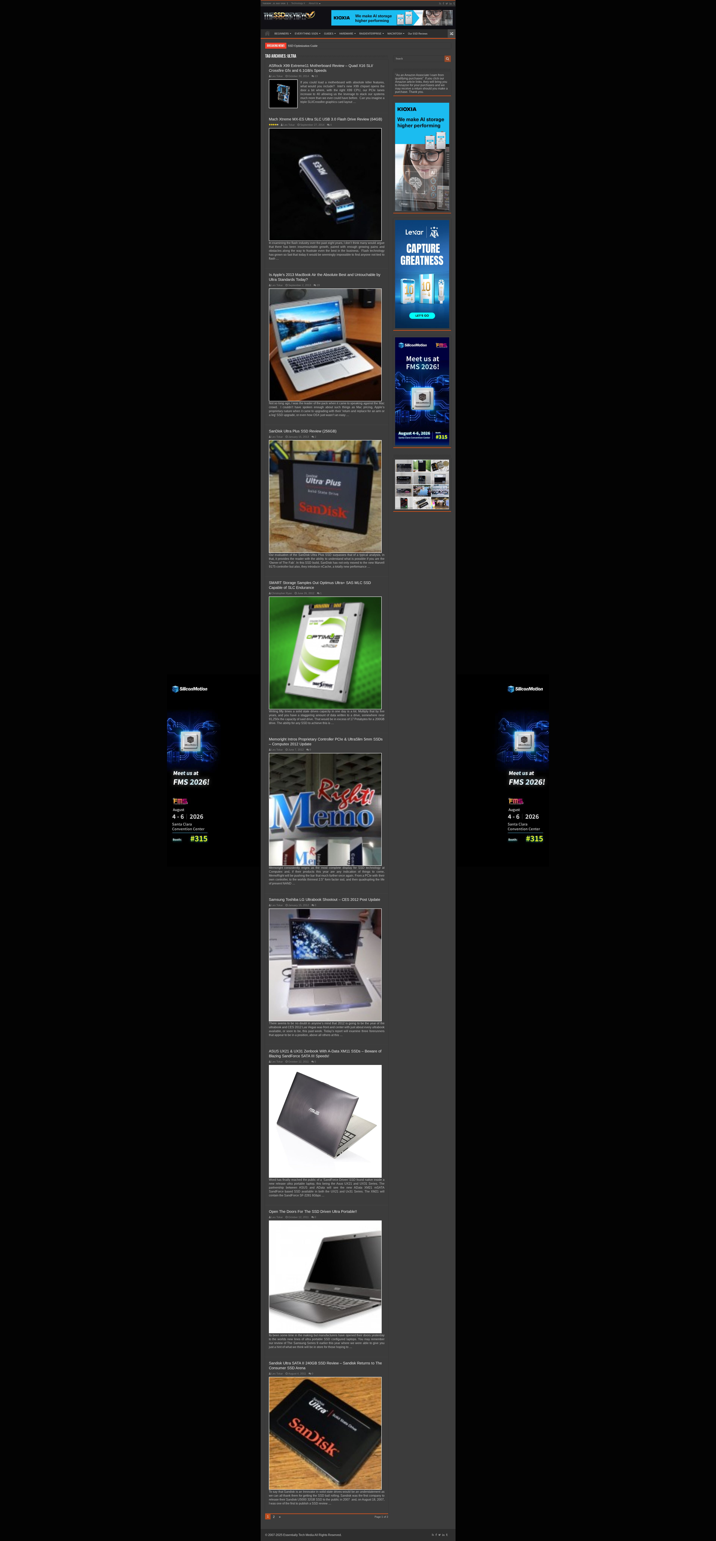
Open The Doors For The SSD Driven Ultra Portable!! (313, 1211)
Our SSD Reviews (418, 33)
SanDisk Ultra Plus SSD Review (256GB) (303, 431)
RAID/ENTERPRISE (370, 33)
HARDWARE (346, 33)
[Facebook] (443, 3)
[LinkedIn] (450, 3)
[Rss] (440, 3)
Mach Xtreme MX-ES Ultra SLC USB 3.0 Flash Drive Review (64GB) (325, 119)
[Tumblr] (454, 3)
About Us (313, 3)
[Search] (448, 59)
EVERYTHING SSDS (306, 33)
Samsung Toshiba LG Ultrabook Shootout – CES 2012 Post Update (324, 899)
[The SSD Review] (289, 14)
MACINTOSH (394, 33)
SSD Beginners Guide (301, 45)
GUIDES (328, 33)
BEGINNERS (281, 33)
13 (316, 76)
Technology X (298, 3)
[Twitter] (446, 3)
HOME (267, 33)
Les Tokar (277, 76)
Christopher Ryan (281, 593)
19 (318, 285)
